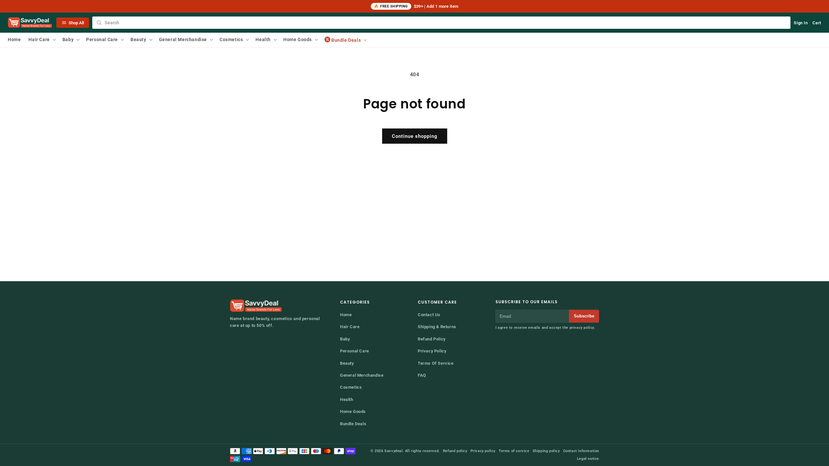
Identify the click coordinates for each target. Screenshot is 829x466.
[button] (41, 39)
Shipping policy (546, 451)
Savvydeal (393, 451)
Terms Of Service (436, 363)
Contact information (581, 451)
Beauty (347, 363)
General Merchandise (361, 375)
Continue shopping (414, 136)
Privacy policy (483, 451)
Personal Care (354, 351)
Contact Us (429, 314)
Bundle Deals (353, 423)
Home (346, 314)
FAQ (422, 375)
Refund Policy (432, 339)
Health (346, 399)
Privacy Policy (432, 351)
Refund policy (455, 451)
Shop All (76, 22)
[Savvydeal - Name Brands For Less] (256, 305)
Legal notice (588, 459)
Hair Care (349, 326)
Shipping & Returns (437, 326)
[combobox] (441, 23)
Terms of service (514, 451)
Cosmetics (351, 387)
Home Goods (353, 411)
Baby (345, 339)
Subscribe (584, 316)
